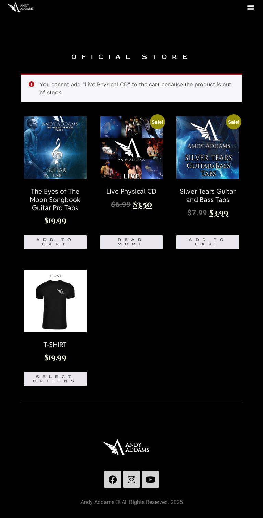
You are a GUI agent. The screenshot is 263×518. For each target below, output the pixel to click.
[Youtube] (150, 479)
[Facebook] (112, 479)
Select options (55, 379)
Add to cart (55, 242)
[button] (250, 7)
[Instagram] (131, 479)
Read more (131, 242)
